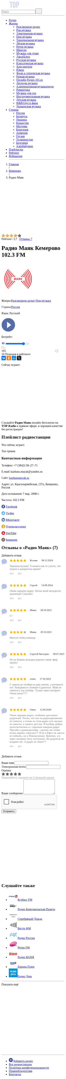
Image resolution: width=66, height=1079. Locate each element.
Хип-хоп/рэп (24, 66)
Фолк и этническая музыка (33, 73)
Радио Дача (25, 976)
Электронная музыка (29, 33)
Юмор (20, 69)
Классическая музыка (29, 63)
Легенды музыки (27, 83)
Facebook (11, 506)
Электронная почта (13, 766)
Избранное (15, 156)
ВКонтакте (12, 519)
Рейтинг (14, 152)
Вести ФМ (24, 928)
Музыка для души (27, 53)
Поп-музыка (24, 36)
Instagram (11, 539)
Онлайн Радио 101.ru (29, 79)
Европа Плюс (26, 966)
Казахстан (22, 123)
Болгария (22, 142)
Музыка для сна (26, 93)
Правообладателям (20, 1071)
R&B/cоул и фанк (27, 103)
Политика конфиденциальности (29, 1067)
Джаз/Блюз (23, 56)
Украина (21, 119)
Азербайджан (24, 146)
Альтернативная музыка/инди (35, 86)
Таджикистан (24, 139)
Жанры (13, 23)
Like (62, 351)
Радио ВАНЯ (26, 957)
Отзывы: (25, 239)
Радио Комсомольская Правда (36, 909)
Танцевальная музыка (30, 40)
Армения (21, 132)
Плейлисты (16, 149)
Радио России (26, 938)
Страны (14, 109)
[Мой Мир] (14, 358)
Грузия (20, 136)
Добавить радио (23, 1061)
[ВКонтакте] (3, 358)
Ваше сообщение (12, 793)
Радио (12, 20)
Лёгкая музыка (25, 43)
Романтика (23, 89)
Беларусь (21, 116)
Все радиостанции (20, 1064)
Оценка (6, 770)
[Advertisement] (33, 208)
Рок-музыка (23, 30)
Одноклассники (16, 526)
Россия (20, 113)
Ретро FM (24, 947)
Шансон (21, 50)
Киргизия (22, 129)
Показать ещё (9, 984)
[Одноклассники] (9, 358)
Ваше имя (7, 762)
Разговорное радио (28, 26)
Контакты (15, 1074)
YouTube (11, 533)
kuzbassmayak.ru (19, 477)
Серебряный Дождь (30, 918)
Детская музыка (26, 99)
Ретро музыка (24, 46)
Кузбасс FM (25, 899)
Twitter (10, 513)
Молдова (21, 126)
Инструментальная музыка (33, 96)
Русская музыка (26, 60)
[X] (19, 358)
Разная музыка (25, 76)
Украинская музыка (28, 106)
